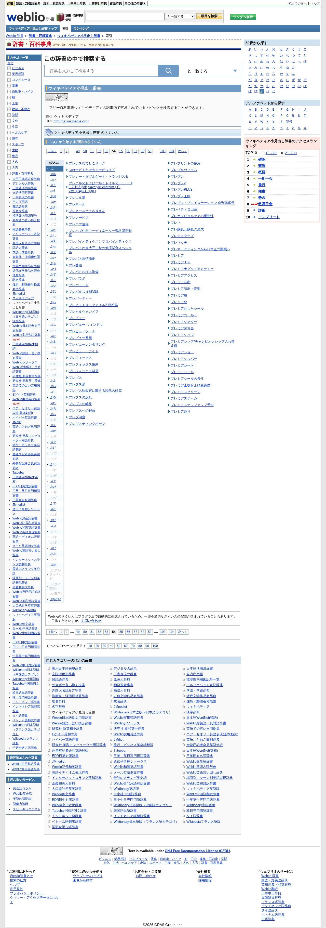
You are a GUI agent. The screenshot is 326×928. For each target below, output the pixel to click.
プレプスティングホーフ (87, 424)
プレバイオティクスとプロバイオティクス (100, 241)
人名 (15, 162)
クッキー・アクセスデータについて (35, 900)
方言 (15, 167)
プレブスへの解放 (82, 410)
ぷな (53, 285)
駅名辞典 (120, 701)
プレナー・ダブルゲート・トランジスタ (98, 176)
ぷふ (53, 324)
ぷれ (53, 403)
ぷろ (53, 408)
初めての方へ (297, 3)
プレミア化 (179, 302)
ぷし (53, 235)
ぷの (53, 308)
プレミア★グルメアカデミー (192, 269)
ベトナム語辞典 (272, 915)
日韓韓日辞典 (98, 3)
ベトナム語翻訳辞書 (67, 822)
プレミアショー (182, 352)
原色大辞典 (122, 679)
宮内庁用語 (194, 674)
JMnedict (58, 761)
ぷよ (53, 380)
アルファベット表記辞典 (204, 685)
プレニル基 (77, 198)
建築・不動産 (21, 109)
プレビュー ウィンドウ (86, 324)
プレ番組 (75, 265)
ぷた (53, 257)
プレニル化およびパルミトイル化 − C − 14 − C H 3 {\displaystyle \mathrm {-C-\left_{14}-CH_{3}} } (100, 187)
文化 (15, 121)
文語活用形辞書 (63, 674)
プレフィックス (80, 358)
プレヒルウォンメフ (84, 311)
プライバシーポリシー (26, 893)
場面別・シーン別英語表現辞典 (209, 778)
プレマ (176, 223)
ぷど (53, 509)
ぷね (53, 302)
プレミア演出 (181, 282)
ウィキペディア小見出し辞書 (78, 36)
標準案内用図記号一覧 (203, 679)
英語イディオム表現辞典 (70, 772)
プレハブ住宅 (79, 224)
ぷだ (53, 486)
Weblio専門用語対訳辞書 (132, 783)
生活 (15, 126)
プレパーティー (80, 298)
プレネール (77, 204)
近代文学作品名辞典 (201, 696)
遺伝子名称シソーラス (130, 761)
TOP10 (251, 153)
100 (155, 645)
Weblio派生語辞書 (199, 761)
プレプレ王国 (181, 196)
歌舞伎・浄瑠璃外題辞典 (70, 696)
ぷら (53, 386)
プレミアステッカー (185, 398)
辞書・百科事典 (40, 36)
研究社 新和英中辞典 (129, 728)
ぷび (53, 520)
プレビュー (77, 318)
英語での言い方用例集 (203, 728)
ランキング (81, 28)
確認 (261, 159)
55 (121, 151)
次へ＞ (182, 151)
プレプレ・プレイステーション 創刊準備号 (203, 203)
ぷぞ (53, 481)
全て (10, 63)
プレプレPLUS (182, 189)
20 (97, 645)
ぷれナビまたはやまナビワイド (92, 170)
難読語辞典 (60, 679)
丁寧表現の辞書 (125, 674)
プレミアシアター (184, 322)
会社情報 (205, 876)
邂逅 (261, 166)
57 (135, 151)
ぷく (53, 213)
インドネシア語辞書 (67, 816)
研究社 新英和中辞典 (67, 728)
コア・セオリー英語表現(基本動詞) (212, 734)
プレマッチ (179, 242)
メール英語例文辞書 (128, 772)
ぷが (53, 431)
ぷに (53, 291)
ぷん (53, 425)
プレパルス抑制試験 (84, 292)
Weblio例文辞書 (63, 794)
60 (126, 645)
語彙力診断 (20, 804)
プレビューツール (82, 331)
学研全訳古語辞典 (65, 827)
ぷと (53, 280)
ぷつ (53, 269)
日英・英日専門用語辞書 (132, 756)
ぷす (53, 241)
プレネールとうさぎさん (87, 211)
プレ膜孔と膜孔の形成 (187, 229)
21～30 (291, 153)
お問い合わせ (91, 621)
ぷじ (53, 464)
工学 (15, 103)
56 (128, 151)
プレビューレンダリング (87, 344)
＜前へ (52, 151)
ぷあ (53, 174)
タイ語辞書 (194, 816)
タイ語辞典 (269, 910)
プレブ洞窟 (77, 417)
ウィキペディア (198, 707)
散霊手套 (265, 204)
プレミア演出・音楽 (185, 289)
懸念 (261, 197)
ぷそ (53, 252)
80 (140, 645)
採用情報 (205, 880)
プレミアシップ (182, 335)
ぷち (53, 263)
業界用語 (18, 74)
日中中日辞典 (76, 3)
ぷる (53, 397)
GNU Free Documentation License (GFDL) (197, 851)
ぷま (53, 341)
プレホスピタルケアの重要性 (192, 216)
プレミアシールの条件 (187, 379)
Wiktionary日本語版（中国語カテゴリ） (143, 805)
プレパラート (79, 285)
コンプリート (269, 217)
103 (163, 151)
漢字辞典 (193, 712)
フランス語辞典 (272, 902)
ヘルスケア (19, 132)
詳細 (261, 210)
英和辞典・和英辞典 (276, 884)
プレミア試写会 (182, 328)
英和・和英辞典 (54, 3)
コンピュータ (21, 80)
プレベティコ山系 (184, 209)
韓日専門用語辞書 (199, 811)
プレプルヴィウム (184, 170)
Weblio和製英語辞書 (128, 767)
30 (104, 645)
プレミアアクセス (184, 275)
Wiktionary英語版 (126, 789)
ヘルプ (315, 3)
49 (78, 151)
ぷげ (53, 447)
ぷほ (53, 336)
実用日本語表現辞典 (67, 668)
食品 (15, 156)
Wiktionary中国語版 (200, 805)
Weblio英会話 (22, 793)
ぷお (53, 196)
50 (85, 151)
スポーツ (18, 144)
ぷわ (53, 414)
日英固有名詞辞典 (199, 756)
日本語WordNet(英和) (202, 750)
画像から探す (83, 880)
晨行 (261, 185)
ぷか (53, 202)
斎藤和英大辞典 (63, 783)
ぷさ (53, 230)
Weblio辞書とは (21, 876)
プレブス (75, 378)
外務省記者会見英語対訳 (70, 750)
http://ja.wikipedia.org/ (71, 121)
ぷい (53, 179)
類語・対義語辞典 (28, 3)
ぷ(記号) (55, 599)
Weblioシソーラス (127, 723)
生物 (15, 150)
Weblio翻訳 (269, 889)
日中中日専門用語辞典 (130, 800)
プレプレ (177, 176)
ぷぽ (53, 565)
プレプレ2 (178, 183)
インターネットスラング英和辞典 (77, 778)
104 (171, 151)
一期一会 (265, 178)
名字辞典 (58, 707)
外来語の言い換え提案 (68, 685)
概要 (261, 172)
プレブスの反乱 (80, 397)
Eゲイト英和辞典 (64, 734)
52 (99, 151)
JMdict (119, 739)
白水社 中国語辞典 (127, 794)
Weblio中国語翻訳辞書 (203, 794)
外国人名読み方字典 (67, 690)
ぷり (53, 392)
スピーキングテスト (26, 809)
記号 (289, 122)
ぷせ (53, 246)
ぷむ (53, 353)
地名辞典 (58, 701)
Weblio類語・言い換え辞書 (72, 723)
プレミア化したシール (187, 308)
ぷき (53, 207)
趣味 (15, 138)
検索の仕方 (18, 880)
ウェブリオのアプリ (88, 876)
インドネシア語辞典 (276, 906)
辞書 (10, 3)
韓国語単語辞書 (125, 811)
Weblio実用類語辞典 (128, 718)
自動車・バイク (22, 91)
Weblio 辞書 (14, 36)
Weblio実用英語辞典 (128, 734)
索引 (65, 28)
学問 (15, 115)
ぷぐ (53, 442)
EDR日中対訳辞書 (65, 800)
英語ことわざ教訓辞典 (203, 739)
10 (90, 645)
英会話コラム (22, 788)
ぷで (53, 503)
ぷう (53, 185)
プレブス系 (77, 384)
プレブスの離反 (80, 404)
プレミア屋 (179, 295)
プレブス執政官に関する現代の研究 (95, 391)
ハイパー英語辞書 (65, 739)
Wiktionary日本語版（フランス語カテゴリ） (146, 822)
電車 (15, 85)
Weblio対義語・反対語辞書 (206, 723)
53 (106, 151)
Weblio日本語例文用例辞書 (72, 718)
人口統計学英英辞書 (67, 789)
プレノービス (79, 217)
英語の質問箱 (22, 799)
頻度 (261, 191)
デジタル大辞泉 (125, 668)
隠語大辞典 (122, 690)
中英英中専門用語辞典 (203, 800)
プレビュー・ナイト (84, 351)
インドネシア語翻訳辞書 (132, 816)
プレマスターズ (182, 236)
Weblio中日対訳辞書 (67, 805)
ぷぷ (53, 553)
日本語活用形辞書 (199, 668)
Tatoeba (119, 750)
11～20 (271, 153)
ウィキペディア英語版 (203, 789)
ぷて (53, 274)
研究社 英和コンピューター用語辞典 (79, 745)
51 (92, 151)
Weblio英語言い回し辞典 (204, 772)
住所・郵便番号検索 (201, 701)
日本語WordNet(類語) (202, 718)
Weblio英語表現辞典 (201, 767)
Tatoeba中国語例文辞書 (69, 811)
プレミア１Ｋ (181, 262)
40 (111, 645)
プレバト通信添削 (82, 258)
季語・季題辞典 (198, 690)
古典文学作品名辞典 (128, 696)
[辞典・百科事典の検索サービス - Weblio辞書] (31, 20)
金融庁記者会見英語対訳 (204, 745)
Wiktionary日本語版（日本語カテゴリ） (143, 712)
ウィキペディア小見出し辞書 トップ (33, 28)
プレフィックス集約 (84, 364)
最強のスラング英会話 (130, 778)
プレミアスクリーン (185, 392)
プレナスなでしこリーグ (87, 163)
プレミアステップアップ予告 (192, 405)
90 (147, 645)
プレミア (177, 255)
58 (142, 151)
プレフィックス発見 (84, 371)
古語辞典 (116, 3)
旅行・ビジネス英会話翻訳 (133, 745)
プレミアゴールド (184, 315)
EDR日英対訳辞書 (65, 756)
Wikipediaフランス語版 (203, 822)
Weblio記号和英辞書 (67, 767)
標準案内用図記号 (24, 215)
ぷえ (53, 190)
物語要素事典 (123, 685)
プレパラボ (77, 278)
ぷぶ (53, 526)
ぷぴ (53, 548)
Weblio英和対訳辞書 (201, 783)
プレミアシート (182, 365)
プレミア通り (181, 411)
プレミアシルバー (184, 359)
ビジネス (18, 68)
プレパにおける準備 (84, 272)
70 (133, 645)
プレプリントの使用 (185, 163)
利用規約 (16, 889)
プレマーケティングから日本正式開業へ (200, 249)
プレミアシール (182, 372)
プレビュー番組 (80, 338)
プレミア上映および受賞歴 (190, 385)
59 (150, 151)
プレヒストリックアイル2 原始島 (93, 305)
